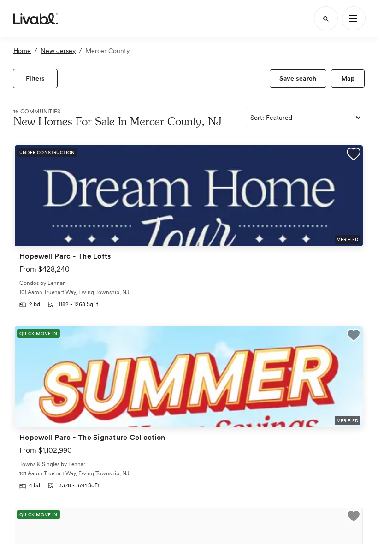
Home (22, 50)
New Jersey (58, 50)
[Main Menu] (353, 18)
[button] (353, 155)
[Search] (325, 18)
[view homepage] (35, 18)
